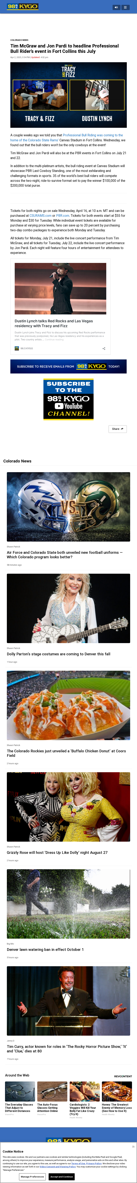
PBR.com (62, 216)
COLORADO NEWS (19, 40)
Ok (133, 1146)
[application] (68, 95)
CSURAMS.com (40, 216)
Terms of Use (78, 1163)
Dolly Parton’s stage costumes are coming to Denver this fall (58, 654)
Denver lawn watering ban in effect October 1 (45, 949)
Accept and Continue (61, 1176)
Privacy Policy (94, 1163)
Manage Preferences (32, 1176)
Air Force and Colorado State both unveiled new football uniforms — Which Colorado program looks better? (65, 554)
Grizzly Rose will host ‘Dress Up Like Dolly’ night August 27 (57, 852)
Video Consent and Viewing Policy (58, 1166)
